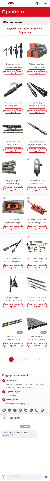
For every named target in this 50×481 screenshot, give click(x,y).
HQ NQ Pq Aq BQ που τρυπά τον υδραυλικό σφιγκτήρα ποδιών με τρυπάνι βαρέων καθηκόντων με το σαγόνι (37, 221)
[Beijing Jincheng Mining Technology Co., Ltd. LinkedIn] (31, 411)
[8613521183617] (37, 411)
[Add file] (3, 477)
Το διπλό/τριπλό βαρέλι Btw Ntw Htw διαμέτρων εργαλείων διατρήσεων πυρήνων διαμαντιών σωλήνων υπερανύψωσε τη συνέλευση (37, 260)
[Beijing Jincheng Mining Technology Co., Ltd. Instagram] (20, 411)
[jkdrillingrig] (42, 411)
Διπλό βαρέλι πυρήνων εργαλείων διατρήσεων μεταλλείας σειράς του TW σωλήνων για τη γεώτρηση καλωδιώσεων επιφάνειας (37, 299)
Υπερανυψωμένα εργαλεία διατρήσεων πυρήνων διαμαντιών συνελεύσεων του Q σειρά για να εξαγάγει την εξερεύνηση (37, 143)
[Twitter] (9, 411)
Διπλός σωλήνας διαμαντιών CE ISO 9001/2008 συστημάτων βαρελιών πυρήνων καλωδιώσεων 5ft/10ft (13, 338)
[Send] (46, 477)
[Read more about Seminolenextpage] (32, 359)
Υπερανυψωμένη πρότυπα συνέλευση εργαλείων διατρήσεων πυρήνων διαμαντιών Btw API (13, 299)
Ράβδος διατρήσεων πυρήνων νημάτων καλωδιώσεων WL (37, 65)
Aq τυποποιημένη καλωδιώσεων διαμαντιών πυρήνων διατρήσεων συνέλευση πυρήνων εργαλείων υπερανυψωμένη (13, 143)
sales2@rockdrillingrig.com (17, 404)
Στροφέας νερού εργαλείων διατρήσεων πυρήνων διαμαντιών (13, 65)
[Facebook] (15, 411)
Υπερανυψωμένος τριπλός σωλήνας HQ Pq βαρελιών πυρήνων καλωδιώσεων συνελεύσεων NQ (13, 260)
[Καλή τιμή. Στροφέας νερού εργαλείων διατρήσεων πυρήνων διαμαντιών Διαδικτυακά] (13, 50)
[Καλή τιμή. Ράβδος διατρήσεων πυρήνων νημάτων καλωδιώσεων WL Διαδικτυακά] (37, 50)
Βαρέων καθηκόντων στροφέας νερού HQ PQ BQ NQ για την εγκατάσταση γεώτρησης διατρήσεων (13, 104)
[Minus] (46, 418)
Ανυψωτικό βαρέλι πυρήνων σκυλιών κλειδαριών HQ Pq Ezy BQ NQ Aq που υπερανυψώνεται (37, 104)
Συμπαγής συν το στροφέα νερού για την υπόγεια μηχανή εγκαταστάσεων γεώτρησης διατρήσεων (36, 182)
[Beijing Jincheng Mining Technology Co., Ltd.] (11, 3)
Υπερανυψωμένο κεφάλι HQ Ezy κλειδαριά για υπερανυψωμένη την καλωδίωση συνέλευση (13, 182)
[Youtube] (26, 411)
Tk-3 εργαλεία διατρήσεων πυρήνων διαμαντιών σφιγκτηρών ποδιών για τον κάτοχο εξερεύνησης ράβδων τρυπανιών (13, 221)
